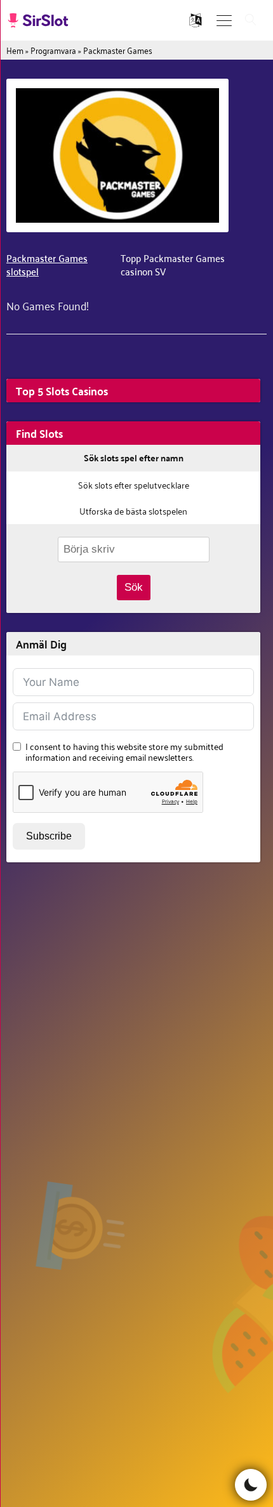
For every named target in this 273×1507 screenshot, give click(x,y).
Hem (14, 50)
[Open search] (250, 21)
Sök (133, 587)
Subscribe (49, 836)
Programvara (53, 50)
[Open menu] (224, 20)
